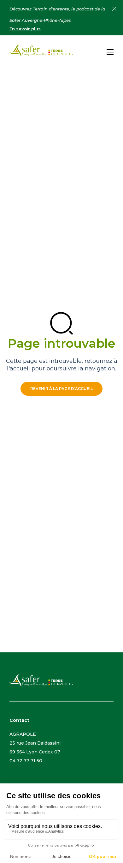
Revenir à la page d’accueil (61, 388)
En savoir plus (25, 28)
